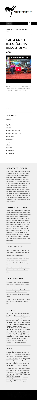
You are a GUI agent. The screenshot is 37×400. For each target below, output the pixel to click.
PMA (19, 338)
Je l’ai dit (8, 144)
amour (7, 313)
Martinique (23, 88)
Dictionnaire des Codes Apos (13, 130)
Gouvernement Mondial (19, 322)
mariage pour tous (15, 88)
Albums (7, 122)
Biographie (8, 125)
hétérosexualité (22, 329)
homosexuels (14, 329)
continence (14, 318)
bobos (11, 316)
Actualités (8, 119)
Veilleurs (8, 342)
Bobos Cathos (17, 315)
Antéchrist (13, 313)
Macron (27, 331)
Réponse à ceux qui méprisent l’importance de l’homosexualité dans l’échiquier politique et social (18, 269)
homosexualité (14, 326)
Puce (22, 338)
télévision (10, 90)
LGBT (15, 331)
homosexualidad (24, 325)
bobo (7, 315)
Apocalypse (20, 313)
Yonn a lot (16, 90)
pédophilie (25, 338)
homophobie (13, 324)
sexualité (8, 340)
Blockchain (26, 313)
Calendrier (8, 127)
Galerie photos (9, 142)
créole (26, 86)
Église (12, 342)
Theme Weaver (25, 395)
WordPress (27, 393)
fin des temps (14, 320)
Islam (28, 329)
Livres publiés (9, 147)
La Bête (12, 331)
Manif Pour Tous (11, 334)
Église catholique (18, 342)
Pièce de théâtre (10, 153)
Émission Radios (10, 136)
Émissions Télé (16, 86)
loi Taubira (21, 331)
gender (10, 322)
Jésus (7, 331)
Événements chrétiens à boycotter (15, 255)
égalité (24, 342)
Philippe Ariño (13, 338)
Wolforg (23, 396)
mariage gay (21, 334)
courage (20, 318)
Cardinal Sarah (24, 315)
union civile (24, 340)
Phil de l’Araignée (10, 150)
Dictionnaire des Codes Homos (13, 133)
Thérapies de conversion (16, 340)
